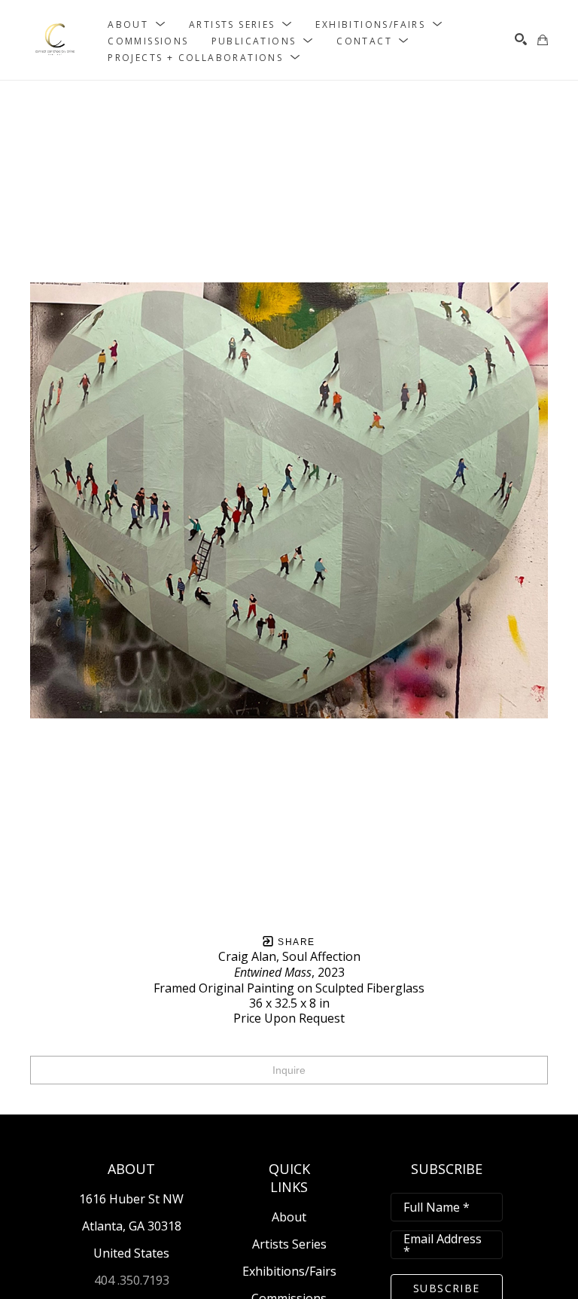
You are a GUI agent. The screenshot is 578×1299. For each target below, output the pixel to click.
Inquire (289, 1070)
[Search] (521, 39)
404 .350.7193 (131, 1280)
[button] (137, 24)
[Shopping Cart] (542, 40)
